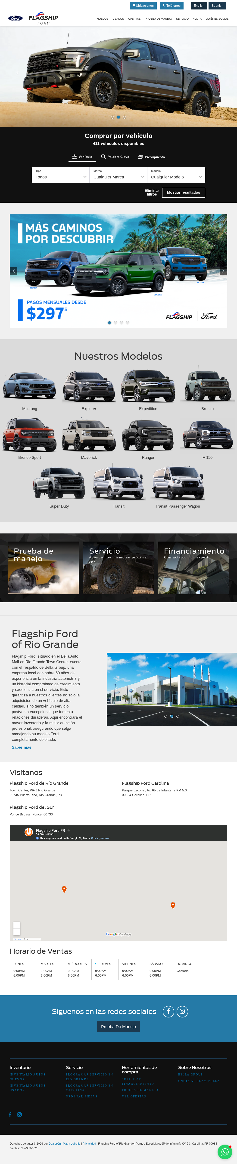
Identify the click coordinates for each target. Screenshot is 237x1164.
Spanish (217, 5)
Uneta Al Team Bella (199, 1081)
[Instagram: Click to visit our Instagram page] (182, 1011)
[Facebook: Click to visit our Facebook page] (168, 1011)
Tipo (38, 171)
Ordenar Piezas (82, 1096)
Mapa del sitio (72, 1143)
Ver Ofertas (134, 1096)
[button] (18, 98)
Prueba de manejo (158, 18)
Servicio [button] (182, 18)
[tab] (82, 157)
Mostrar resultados (183, 192)
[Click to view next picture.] (211, 271)
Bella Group (190, 1074)
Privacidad (89, 1143)
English (199, 5)
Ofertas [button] (134, 18)
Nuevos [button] (102, 18)
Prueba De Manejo (118, 1026)
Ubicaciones (144, 5)
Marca (98, 171)
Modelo (156, 171)
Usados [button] (118, 18)
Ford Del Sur (140, 578)
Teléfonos (173, 5)
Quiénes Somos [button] (217, 18)
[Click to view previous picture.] (26, 271)
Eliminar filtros (152, 192)
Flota (197, 18)
